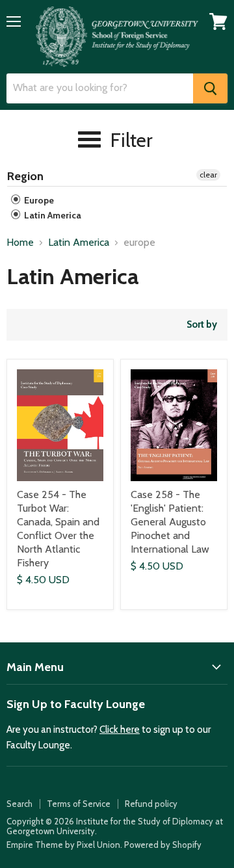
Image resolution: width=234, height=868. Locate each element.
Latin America (51, 215)
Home (20, 242)
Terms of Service (78, 803)
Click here (119, 729)
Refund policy (151, 803)
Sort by (202, 324)
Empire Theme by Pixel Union (63, 844)
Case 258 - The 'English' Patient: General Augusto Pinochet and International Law (170, 521)
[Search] (210, 88)
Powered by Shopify (163, 844)
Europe (38, 200)
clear (208, 174)
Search (19, 803)
